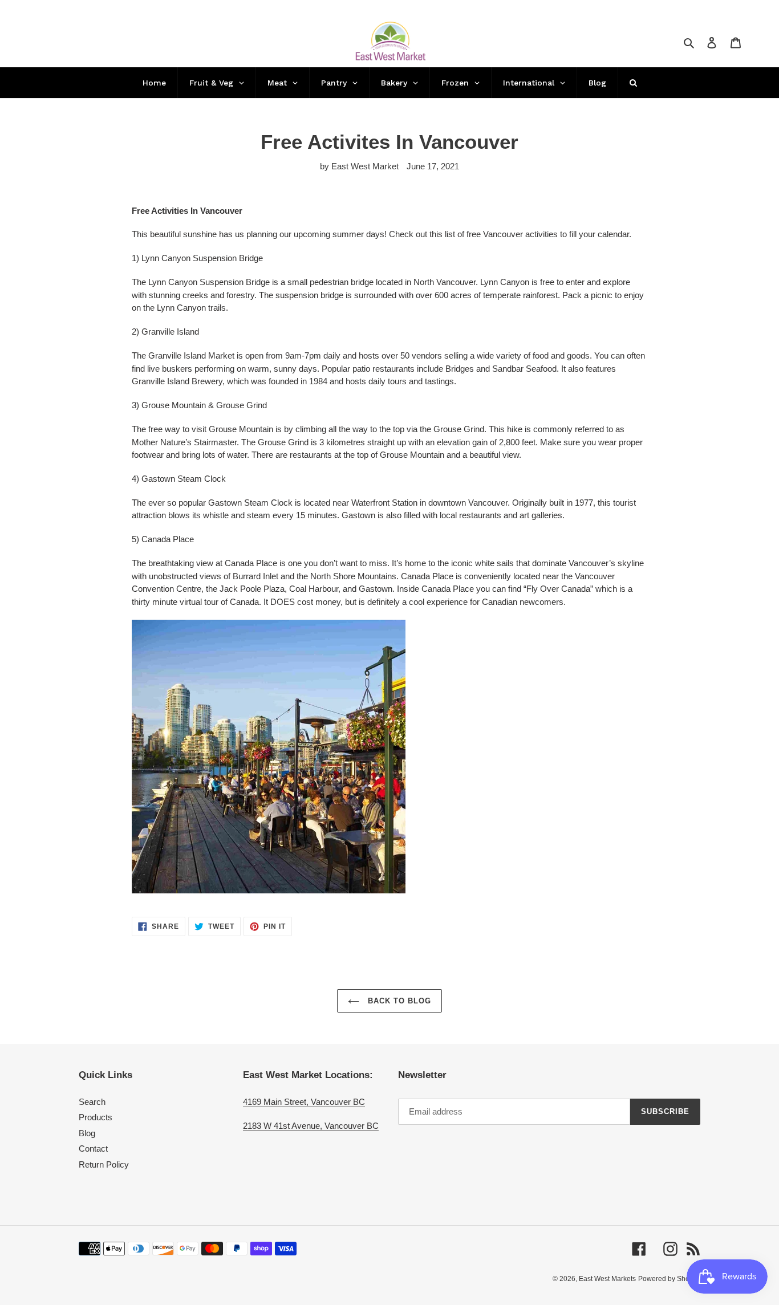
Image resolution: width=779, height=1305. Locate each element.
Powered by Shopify (669, 1279)
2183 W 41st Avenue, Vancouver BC (311, 1126)
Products (95, 1117)
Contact (93, 1148)
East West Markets (607, 1279)
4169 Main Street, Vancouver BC (304, 1102)
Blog (87, 1133)
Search (92, 1102)
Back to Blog (398, 1001)
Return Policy (104, 1164)
